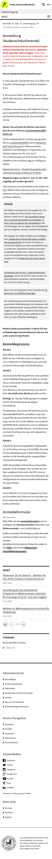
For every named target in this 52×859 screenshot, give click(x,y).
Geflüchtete (10, 688)
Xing (9, 783)
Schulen (8, 697)
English (8, 817)
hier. (5, 189)
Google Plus (12, 774)
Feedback (9, 812)
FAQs (9, 547)
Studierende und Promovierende (19, 693)
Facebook (11, 760)
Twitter (10, 764)
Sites (17, 23)
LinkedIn (10, 787)
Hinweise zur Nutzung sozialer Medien (17, 793)
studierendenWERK (19, 142)
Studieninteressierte (13, 684)
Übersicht (10, 647)
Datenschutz (10, 738)
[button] (5, 624)
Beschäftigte (10, 679)
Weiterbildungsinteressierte (17, 706)
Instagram (11, 769)
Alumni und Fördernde (14, 702)
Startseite (7, 23)
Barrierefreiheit (11, 742)
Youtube (10, 778)
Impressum (9, 733)
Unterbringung (9, 12)
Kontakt (8, 728)
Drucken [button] (8, 808)
